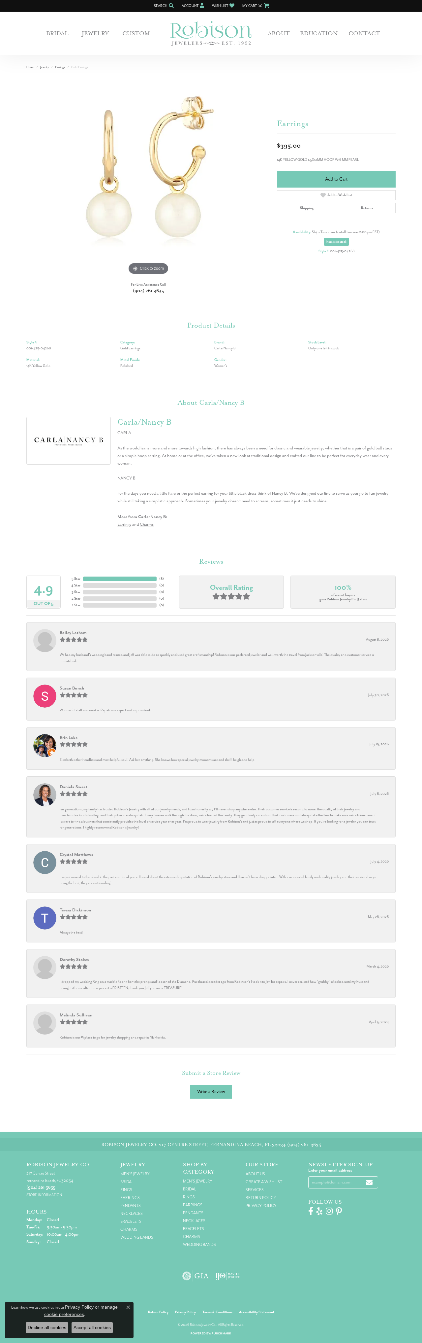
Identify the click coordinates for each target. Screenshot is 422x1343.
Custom (136, 33)
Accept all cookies (92, 1327)
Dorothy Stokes (74, 959)
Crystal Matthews (76, 854)
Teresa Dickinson (75, 910)
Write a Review (211, 1091)
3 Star (76, 592)
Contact (364, 33)
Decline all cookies (47, 1327)
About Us (255, 1174)
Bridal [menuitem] (127, 1181)
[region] (148, 177)
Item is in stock (336, 242)
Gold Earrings (130, 348)
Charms (147, 524)
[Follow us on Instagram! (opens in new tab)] (329, 1211)
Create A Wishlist (264, 1181)
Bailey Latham (73, 632)
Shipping (307, 208)
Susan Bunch (72, 688)
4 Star (75, 585)
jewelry (44, 67)
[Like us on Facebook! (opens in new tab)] (310, 1211)
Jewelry (95, 33)
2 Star (76, 598)
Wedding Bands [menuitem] (136, 1237)
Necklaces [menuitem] (131, 1213)
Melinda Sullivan (76, 1015)
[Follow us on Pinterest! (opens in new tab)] (339, 1211)
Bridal (57, 33)
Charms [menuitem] (128, 1229)
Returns (367, 208)
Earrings (60, 67)
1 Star (76, 605)
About (279, 33)
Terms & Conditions (217, 1312)
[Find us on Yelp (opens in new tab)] (319, 1211)
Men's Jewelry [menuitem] (135, 1174)
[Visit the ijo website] (227, 1276)
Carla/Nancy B (224, 348)
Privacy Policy (261, 1205)
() (161, 579)
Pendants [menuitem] (130, 1205)
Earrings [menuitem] (130, 1197)
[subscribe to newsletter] (369, 1182)
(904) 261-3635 (148, 291)
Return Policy (261, 1197)
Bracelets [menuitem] (130, 1221)
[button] (163, 6)
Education (319, 33)
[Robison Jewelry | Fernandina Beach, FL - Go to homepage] (211, 33)
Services (255, 1189)
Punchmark (221, 1333)
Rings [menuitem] (126, 1189)
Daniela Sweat (73, 787)
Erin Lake (68, 737)
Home (30, 67)
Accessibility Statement (256, 1312)
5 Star (76, 579)
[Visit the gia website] (195, 1276)
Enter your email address (330, 1170)
